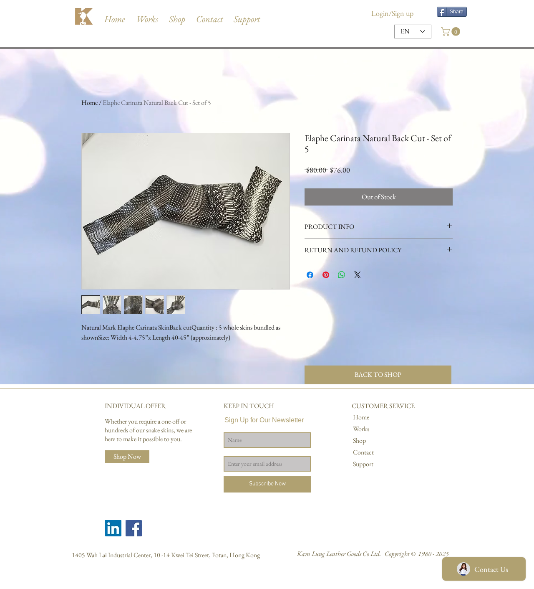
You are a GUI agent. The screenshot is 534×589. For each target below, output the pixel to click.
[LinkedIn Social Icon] (113, 528)
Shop (359, 440)
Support (363, 464)
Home (89, 102)
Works (361, 428)
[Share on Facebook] (310, 275)
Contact (363, 452)
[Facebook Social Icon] (134, 528)
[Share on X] (358, 275)
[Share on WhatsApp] (342, 275)
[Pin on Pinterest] (326, 275)
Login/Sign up (392, 13)
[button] (246, 15)
